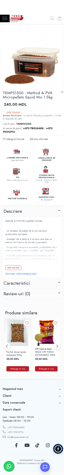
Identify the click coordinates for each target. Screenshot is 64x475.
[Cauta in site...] (52, 19)
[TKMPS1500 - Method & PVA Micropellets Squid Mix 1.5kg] (32, 56)
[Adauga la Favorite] (27, 323)
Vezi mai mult (13, 267)
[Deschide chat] (45, 467)
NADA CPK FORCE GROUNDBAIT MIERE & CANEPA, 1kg (45, 354)
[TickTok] (37, 445)
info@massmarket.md (18, 437)
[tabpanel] (32, 56)
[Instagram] (48, 445)
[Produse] (5, 19)
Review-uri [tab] (17, 293)
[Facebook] (16, 445)
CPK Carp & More (43, 349)
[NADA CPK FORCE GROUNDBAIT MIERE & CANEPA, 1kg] (46, 332)
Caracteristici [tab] (17, 283)
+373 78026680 (15, 427)
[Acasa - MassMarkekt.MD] (17, 18)
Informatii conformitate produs (20, 273)
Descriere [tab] (13, 211)
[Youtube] (27, 445)
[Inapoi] (61, 92)
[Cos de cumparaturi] (59, 19)
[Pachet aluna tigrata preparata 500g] (17, 332)
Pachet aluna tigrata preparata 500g (16, 354)
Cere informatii (40, 139)
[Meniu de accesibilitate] (58, 449)
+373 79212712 (15, 432)
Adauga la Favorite (14, 139)
